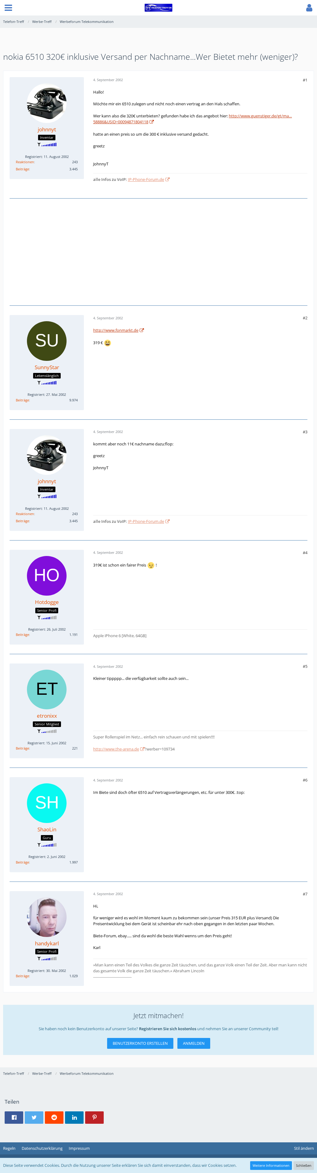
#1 (305, 80)
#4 (305, 552)
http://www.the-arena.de (116, 749)
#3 (305, 432)
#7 (305, 894)
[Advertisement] (158, 251)
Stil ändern (304, 1148)
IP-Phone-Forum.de (146, 179)
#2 (305, 318)
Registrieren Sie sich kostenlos (167, 1028)
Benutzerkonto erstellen (140, 1043)
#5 (305, 666)
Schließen (303, 1165)
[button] (8, 8)
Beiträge (22, 169)
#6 (305, 780)
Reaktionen (25, 162)
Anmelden (194, 1043)
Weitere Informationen (271, 1165)
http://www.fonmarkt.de (115, 330)
